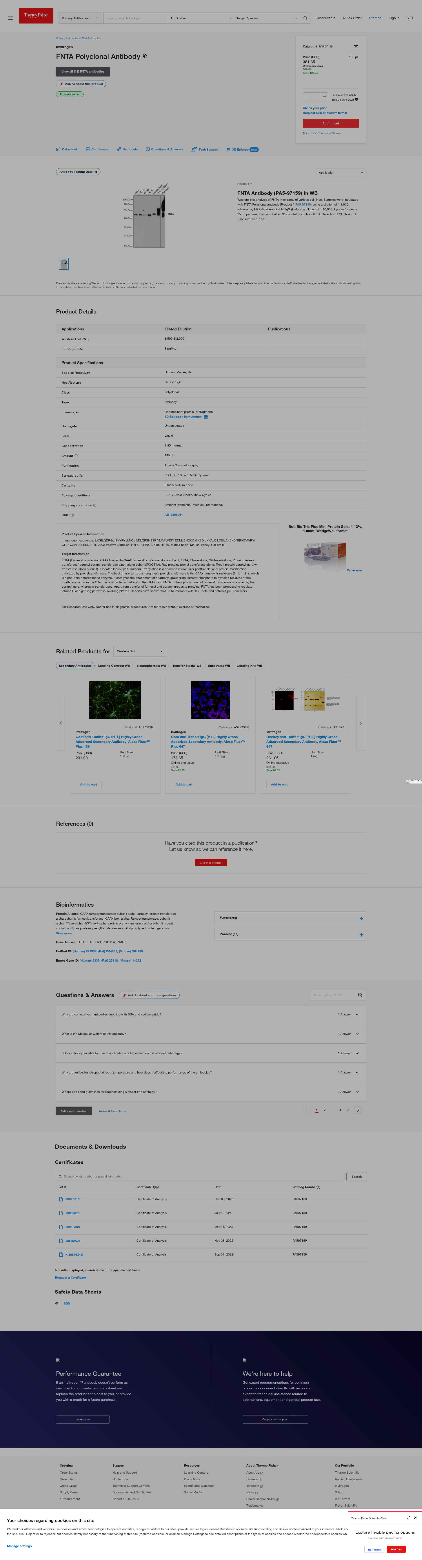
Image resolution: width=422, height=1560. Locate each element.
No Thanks (374, 1549)
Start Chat (396, 1549)
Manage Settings (19, 1546)
